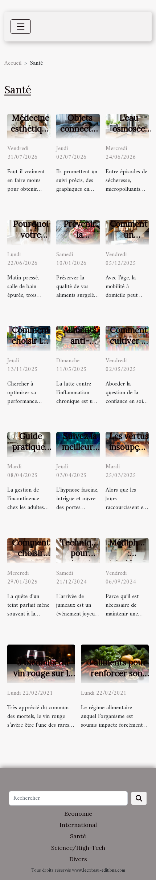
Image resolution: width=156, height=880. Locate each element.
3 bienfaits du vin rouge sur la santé (43, 673)
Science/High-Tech (78, 847)
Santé (78, 836)
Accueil (12, 63)
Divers (78, 859)
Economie (78, 813)
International (78, 824)
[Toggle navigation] (21, 26)
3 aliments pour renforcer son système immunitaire (117, 678)
